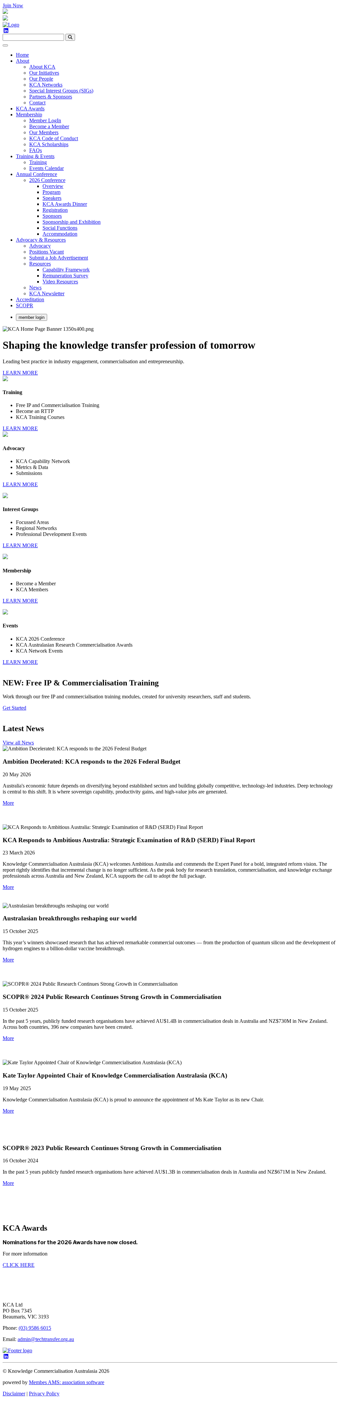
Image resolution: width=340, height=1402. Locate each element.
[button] (8, 803)
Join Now (13, 5)
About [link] (22, 61)
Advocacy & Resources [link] (41, 240)
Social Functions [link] (59, 228)
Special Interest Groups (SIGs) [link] (61, 90)
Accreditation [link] (30, 299)
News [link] (35, 287)
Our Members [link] (43, 132)
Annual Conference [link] (36, 174)
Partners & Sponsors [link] (50, 96)
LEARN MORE (20, 373)
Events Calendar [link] (46, 168)
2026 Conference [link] (47, 180)
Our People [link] (41, 79)
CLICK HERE (19, 1265)
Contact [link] (37, 102)
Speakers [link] (51, 198)
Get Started (14, 708)
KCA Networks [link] (45, 85)
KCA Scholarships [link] (48, 144)
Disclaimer (14, 1393)
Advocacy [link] (40, 246)
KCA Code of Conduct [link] (53, 138)
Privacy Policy (44, 1393)
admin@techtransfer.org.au (46, 1339)
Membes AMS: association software (66, 1382)
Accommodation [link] (59, 234)
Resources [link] (40, 263)
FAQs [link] (35, 150)
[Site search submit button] (70, 37)
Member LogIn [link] (45, 120)
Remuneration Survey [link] (65, 275)
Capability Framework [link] (66, 269)
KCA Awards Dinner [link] (64, 204)
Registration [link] (55, 210)
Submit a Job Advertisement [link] (58, 258)
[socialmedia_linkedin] (6, 30)
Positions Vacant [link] (46, 252)
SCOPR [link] (24, 305)
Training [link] (38, 162)
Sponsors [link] (52, 216)
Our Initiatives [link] (44, 73)
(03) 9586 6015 (35, 1328)
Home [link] (22, 55)
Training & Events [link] (35, 156)
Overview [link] (52, 186)
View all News (18, 742)
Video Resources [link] (60, 281)
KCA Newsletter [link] (46, 293)
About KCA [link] (42, 67)
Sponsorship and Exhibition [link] (71, 222)
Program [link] (51, 192)
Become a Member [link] (49, 126)
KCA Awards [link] (30, 108)
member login (31, 317)
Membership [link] (29, 114)
